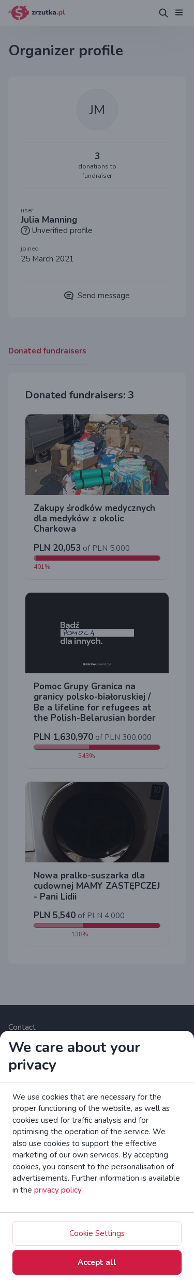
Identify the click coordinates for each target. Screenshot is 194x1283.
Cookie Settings (97, 1233)
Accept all (97, 1262)
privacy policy (57, 1190)
